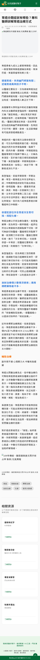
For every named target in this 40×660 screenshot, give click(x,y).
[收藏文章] (25, 9)
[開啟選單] (36, 3)
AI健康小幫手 (8, 651)
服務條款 (26, 651)
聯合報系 (23, 653)
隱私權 (16, 653)
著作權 (32, 651)
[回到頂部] (35, 655)
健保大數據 (17, 651)
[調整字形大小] (35, 9)
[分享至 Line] (15, 9)
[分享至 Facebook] (5, 9)
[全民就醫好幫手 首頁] (14, 3)
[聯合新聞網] (4, 3)
